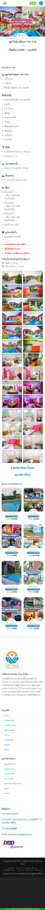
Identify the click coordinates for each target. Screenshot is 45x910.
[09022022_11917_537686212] (33, 415)
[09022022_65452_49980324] (12, 360)
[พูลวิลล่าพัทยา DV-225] (33, 609)
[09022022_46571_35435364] (33, 456)
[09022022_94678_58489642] (12, 401)
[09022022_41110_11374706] (33, 428)
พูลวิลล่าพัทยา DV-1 (33, 516)
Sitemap (11, 868)
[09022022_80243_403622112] (33, 360)
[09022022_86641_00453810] (12, 346)
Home (7, 38)
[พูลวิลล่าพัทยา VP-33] (11, 609)
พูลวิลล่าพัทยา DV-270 (11, 589)
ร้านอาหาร (20, 870)
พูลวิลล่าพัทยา (15, 38)
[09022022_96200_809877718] (33, 373)
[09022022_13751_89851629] (33, 318)
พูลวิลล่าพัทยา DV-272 (11, 516)
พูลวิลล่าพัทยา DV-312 (33, 553)
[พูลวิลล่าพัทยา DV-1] (33, 500)
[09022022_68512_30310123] (33, 387)
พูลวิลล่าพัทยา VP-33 (11, 626)
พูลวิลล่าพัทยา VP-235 (11, 553)
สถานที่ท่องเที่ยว (9, 870)
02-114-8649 (11, 828)
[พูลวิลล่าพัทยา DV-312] (33, 536)
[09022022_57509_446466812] (12, 332)
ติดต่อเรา (38, 870)
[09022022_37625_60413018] (12, 305)
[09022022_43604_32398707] (33, 305)
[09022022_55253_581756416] (12, 428)
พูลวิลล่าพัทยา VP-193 (33, 589)
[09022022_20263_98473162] (33, 332)
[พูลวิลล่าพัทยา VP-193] (33, 573)
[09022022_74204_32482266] (33, 401)
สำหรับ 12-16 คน (35, 38)
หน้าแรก (18, 868)
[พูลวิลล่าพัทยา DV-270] (11, 573)
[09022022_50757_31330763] (12, 456)
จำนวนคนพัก (24, 38)
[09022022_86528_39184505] (33, 291)
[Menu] (41, 3)
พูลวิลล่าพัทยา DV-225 (33, 626)
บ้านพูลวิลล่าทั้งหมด (30, 868)
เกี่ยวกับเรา (30, 870)
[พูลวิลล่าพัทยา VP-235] (11, 536)
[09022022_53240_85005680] (33, 346)
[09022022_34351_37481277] (12, 442)
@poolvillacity (12, 813)
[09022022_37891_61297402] (33, 442)
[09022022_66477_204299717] (12, 373)
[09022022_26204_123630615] (12, 415)
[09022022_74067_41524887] (12, 318)
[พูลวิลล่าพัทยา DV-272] (11, 500)
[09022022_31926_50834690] (12, 387)
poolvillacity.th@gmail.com (20, 834)
